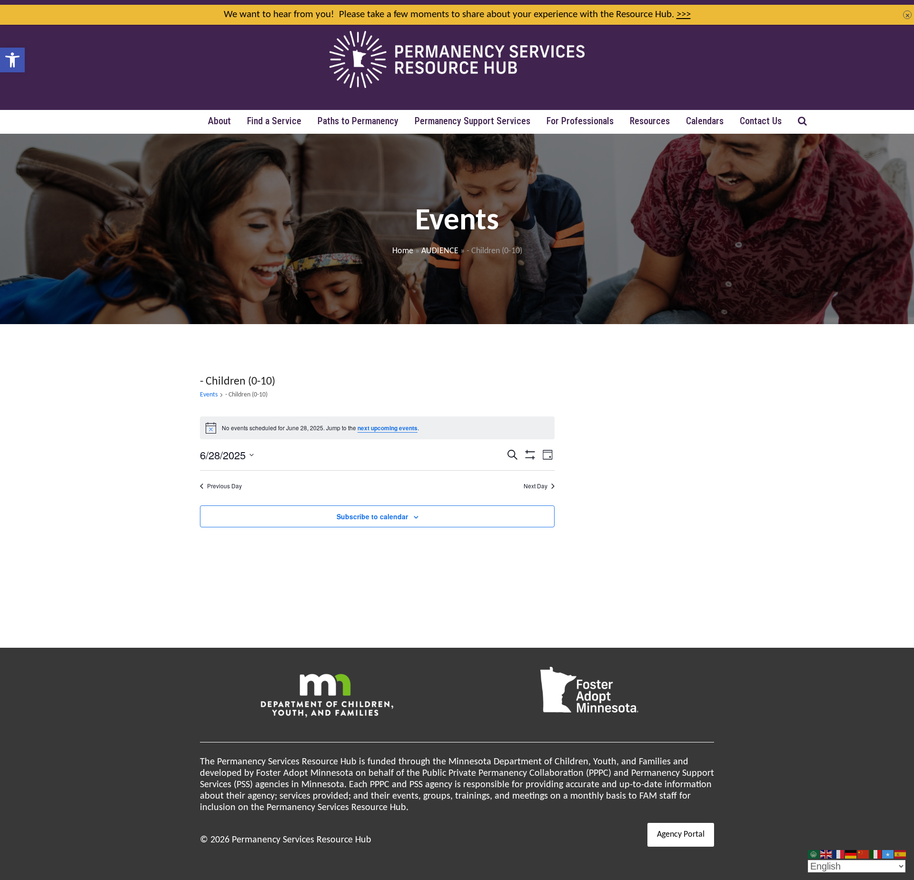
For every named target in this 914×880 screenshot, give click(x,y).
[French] (839, 854)
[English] (826, 854)
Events (209, 394)
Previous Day (224, 486)
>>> (683, 15)
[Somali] (888, 854)
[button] (12, 60)
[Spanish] (900, 854)
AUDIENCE (439, 251)
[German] (851, 854)
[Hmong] (863, 854)
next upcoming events (387, 428)
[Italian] (876, 854)
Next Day (535, 486)
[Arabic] (814, 854)
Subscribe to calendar (372, 516)
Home (402, 251)
